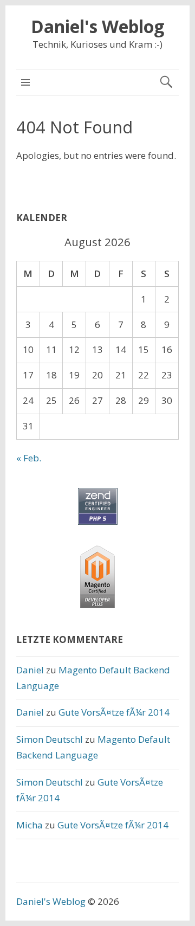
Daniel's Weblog (97, 26)
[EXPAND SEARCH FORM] (166, 82)
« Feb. (28, 458)
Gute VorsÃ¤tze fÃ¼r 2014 (114, 712)
